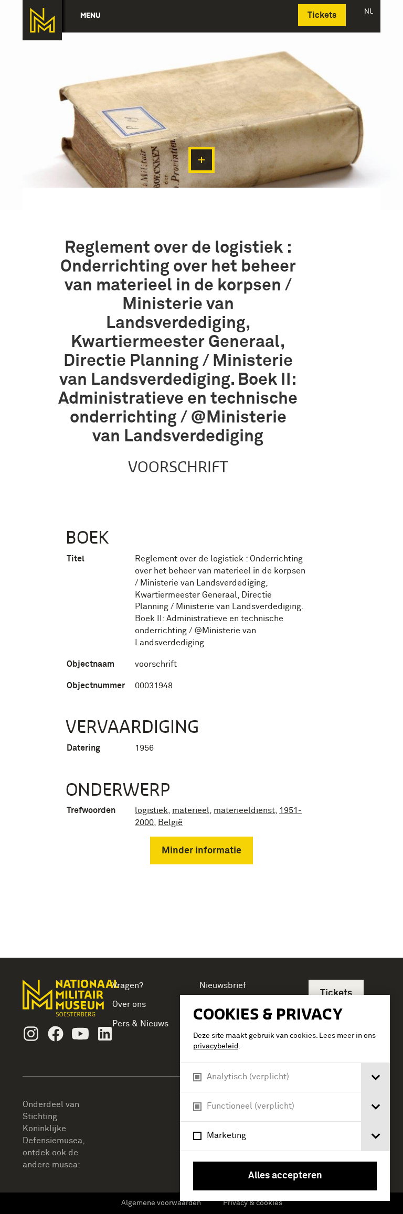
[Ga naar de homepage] (42, 20)
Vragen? (127, 985)
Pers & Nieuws (140, 1024)
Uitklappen (201, 160)
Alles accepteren (285, 1175)
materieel (190, 810)
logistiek (151, 810)
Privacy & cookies (252, 1203)
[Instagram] (31, 1033)
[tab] (375, 1077)
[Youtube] (80, 1033)
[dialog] (285, 1098)
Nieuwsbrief (222, 985)
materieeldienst (244, 810)
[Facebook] (55, 1033)
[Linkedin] (105, 1033)
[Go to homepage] (56, 1002)
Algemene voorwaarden (161, 1203)
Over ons (129, 1004)
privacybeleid (215, 1046)
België (170, 822)
